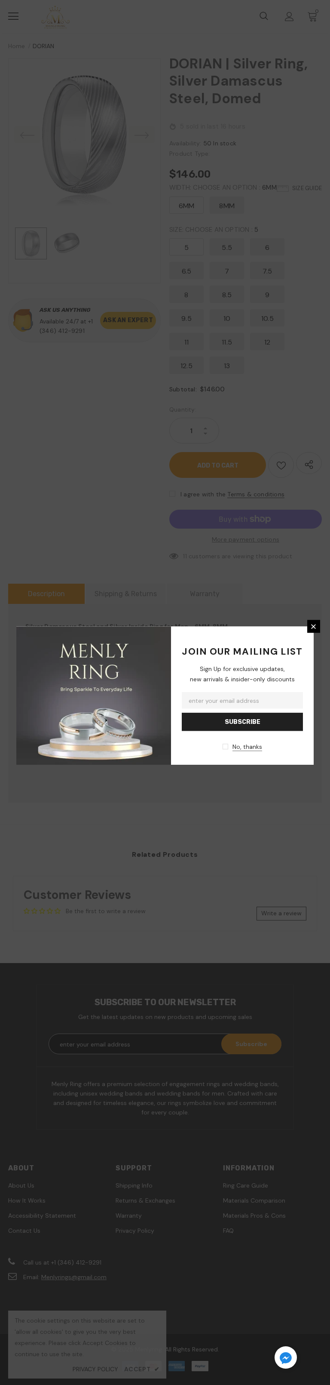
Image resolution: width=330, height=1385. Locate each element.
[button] (286, 1358)
